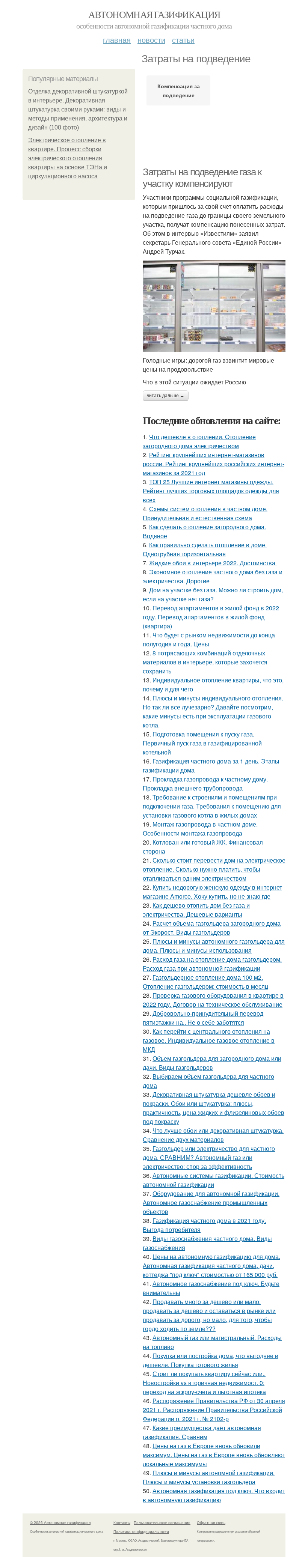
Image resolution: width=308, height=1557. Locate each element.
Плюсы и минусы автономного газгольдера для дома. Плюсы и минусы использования (214, 946)
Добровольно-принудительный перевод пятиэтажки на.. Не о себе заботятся (203, 1018)
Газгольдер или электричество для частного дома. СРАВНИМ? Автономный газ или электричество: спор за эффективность (209, 1157)
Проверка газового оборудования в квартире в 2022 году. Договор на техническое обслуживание (213, 1000)
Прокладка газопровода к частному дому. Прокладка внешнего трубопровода (205, 783)
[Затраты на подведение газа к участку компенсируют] (214, 306)
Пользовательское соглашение (162, 1522)
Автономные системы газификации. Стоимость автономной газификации (213, 1180)
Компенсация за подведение (178, 90)
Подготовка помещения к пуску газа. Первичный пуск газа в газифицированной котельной (202, 743)
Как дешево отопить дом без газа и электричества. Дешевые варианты (196, 910)
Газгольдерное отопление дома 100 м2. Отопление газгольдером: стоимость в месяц (205, 982)
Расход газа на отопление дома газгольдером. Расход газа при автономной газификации (212, 964)
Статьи (183, 39)
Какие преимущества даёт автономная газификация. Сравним (202, 1432)
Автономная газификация (154, 14)
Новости (151, 39)
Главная (117, 39)
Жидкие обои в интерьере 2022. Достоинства (213, 563)
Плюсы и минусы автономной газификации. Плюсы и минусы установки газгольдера (209, 1477)
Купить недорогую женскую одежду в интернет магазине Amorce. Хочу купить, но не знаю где (212, 891)
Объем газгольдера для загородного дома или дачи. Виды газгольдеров (212, 1063)
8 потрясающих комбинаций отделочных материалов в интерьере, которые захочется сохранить (205, 662)
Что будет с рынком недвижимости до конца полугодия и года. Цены (209, 639)
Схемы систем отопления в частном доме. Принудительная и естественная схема (205, 513)
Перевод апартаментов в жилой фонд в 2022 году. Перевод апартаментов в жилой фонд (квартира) (211, 617)
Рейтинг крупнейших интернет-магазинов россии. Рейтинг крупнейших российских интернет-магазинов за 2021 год (213, 463)
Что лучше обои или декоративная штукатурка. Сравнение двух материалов (213, 1135)
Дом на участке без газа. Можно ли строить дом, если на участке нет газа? (213, 594)
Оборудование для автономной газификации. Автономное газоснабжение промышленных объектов (211, 1202)
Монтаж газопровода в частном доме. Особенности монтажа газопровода (200, 828)
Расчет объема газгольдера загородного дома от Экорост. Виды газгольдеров (212, 928)
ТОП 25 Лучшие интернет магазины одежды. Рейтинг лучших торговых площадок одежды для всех (211, 490)
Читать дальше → (165, 395)
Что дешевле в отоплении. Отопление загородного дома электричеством (199, 441)
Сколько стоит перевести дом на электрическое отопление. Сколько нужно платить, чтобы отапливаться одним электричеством (214, 869)
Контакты (121, 1522)
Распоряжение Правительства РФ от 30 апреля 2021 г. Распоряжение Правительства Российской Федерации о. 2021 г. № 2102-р (214, 1409)
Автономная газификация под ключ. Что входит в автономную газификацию (214, 1495)
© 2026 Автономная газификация (60, 1522)
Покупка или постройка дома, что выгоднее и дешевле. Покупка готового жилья (210, 1360)
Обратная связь (211, 1522)
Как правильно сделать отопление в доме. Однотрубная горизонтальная (205, 549)
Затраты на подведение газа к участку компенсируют (202, 177)
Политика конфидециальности (141, 1531)
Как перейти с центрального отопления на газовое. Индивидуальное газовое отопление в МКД (209, 1040)
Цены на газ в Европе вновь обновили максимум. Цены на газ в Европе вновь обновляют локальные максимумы (214, 1454)
